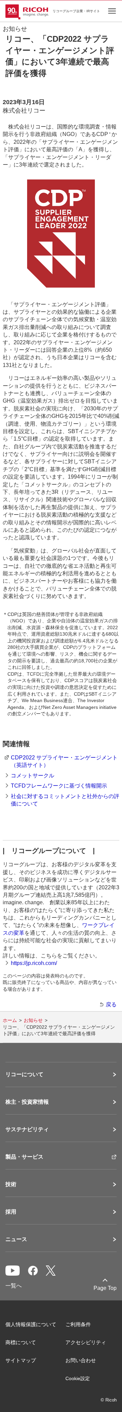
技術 (10, 1184)
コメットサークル (32, 775)
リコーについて (24, 1074)
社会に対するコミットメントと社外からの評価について (65, 800)
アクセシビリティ (85, 1342)
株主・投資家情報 (27, 1102)
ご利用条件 (78, 1324)
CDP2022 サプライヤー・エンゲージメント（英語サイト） (64, 761)
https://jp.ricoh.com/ (34, 963)
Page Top (105, 1288)
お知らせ (33, 1020)
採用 (10, 1212)
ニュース (16, 1239)
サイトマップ (20, 1360)
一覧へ (13, 1286)
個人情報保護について (30, 1324)
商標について (20, 1342)
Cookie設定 (77, 1378)
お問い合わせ (80, 1360)
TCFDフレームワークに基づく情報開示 (59, 786)
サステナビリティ (27, 1129)
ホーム (10, 1020)
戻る (111, 1004)
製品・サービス (24, 1157)
